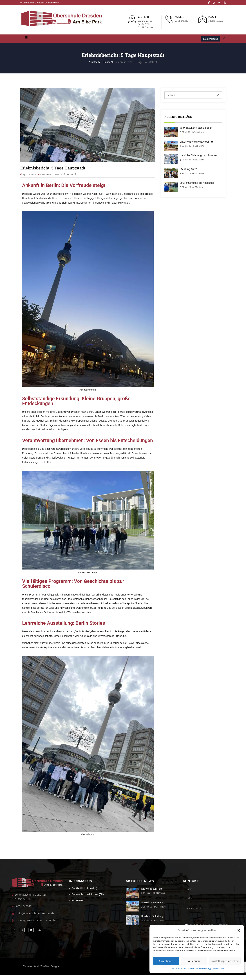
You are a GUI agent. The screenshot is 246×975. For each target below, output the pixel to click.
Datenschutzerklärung (199, 968)
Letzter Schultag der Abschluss (197, 182)
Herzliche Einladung (152, 916)
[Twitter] (219, 2)
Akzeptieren (166, 961)
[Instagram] (214, 2)
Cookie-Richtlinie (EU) (84, 888)
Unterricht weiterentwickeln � (196, 141)
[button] (239, 930)
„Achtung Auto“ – (189, 169)
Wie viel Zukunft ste (151, 888)
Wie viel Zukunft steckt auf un (196, 127)
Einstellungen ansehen (225, 961)
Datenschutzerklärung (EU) (87, 894)
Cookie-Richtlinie (178, 968)
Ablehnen (194, 961)
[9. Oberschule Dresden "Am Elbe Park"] (61, 19)
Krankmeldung (210, 39)
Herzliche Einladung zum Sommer (198, 155)
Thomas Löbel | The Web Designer (41, 966)
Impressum (218, 968)
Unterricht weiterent (152, 902)
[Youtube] (225, 2)
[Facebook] (208, 2)
